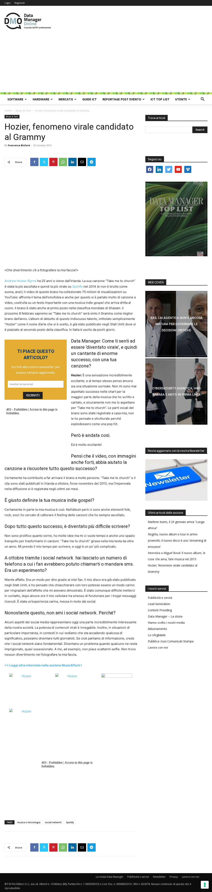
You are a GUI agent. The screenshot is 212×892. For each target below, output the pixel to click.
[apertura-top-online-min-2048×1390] (176, 219)
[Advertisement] (106, 63)
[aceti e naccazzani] (176, 391)
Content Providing (160, 610)
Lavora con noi (158, 647)
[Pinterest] (53, 162)
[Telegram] (91, 162)
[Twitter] (44, 162)
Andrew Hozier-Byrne (20, 281)
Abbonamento (157, 629)
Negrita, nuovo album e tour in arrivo (173, 534)
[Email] (82, 162)
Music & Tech (23, 110)
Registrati (19, 2)
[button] (202, 100)
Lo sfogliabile (157, 635)
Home (8, 110)
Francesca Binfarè (19, 145)
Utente (181, 99)
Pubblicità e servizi (160, 598)
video (100, 456)
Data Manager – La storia (165, 616)
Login (8, 2)
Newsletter (159, 877)
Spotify (77, 286)
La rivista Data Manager (109, 877)
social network (58, 557)
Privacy (174, 877)
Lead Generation (159, 604)
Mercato (66, 99)
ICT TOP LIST (160, 99)
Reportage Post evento (121, 99)
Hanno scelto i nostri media (166, 623)
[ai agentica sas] (176, 324)
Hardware (41, 99)
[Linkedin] (72, 162)
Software (15, 99)
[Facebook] (34, 162)
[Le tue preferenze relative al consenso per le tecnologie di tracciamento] (205, 885)
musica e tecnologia (28, 822)
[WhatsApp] (63, 162)
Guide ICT (89, 99)
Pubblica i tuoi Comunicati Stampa (171, 641)
